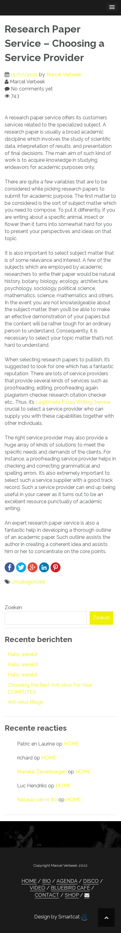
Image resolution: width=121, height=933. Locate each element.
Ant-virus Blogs (25, 702)
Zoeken (13, 607)
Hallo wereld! (23, 654)
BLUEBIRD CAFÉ (70, 888)
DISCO (91, 881)
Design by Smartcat (57, 917)
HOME (71, 744)
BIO (46, 881)
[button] (86, 895)
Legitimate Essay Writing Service (73, 402)
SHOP (72, 895)
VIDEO (37, 888)
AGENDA (67, 881)
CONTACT (47, 895)
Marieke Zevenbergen (42, 772)
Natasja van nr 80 (37, 800)
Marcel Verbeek (63, 74)
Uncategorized (28, 582)
